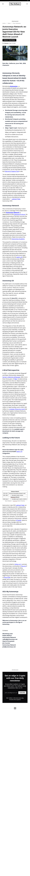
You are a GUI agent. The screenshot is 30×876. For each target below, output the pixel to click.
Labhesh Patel (16, 199)
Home (4, 23)
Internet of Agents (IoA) (12, 171)
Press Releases (17, 23)
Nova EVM (7, 577)
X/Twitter (19, 520)
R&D (15, 379)
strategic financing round (17, 409)
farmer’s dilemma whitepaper (11, 377)
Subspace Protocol (19, 214)
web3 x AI (19, 257)
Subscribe (22, 692)
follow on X (18, 564)
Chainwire (6, 43)
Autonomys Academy (18, 239)
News (9, 23)
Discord (23, 566)
